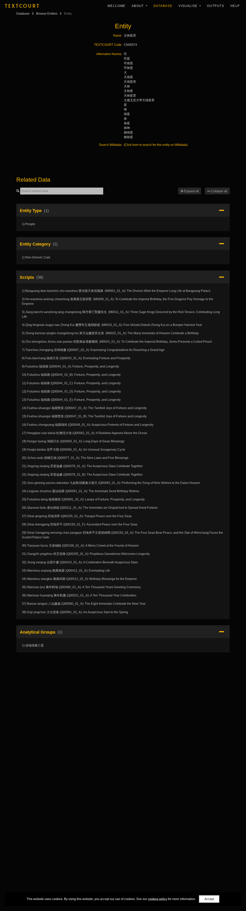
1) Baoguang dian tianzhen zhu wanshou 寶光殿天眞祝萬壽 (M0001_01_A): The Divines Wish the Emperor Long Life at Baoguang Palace (116, 290)
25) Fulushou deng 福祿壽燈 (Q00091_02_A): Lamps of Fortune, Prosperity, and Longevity (83, 499)
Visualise (189, 6)
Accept (209, 899)
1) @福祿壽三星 (33, 645)
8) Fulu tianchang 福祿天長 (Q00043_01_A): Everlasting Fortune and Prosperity (76, 358)
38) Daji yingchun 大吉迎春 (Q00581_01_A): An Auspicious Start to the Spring (75, 612)
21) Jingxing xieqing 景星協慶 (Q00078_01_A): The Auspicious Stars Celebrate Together (82, 466)
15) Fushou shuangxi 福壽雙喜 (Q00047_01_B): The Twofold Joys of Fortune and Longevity (84, 416)
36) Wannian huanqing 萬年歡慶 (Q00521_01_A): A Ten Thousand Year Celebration (79, 595)
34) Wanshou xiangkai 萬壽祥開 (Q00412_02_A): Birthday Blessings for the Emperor (79, 578)
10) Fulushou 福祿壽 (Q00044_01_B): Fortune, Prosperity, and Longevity (71, 374)
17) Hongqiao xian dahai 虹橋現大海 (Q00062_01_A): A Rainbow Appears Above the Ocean (84, 433)
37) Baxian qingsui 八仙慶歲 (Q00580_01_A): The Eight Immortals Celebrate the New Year (83, 603)
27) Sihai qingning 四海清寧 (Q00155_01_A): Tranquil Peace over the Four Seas (77, 516)
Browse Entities (46, 13)
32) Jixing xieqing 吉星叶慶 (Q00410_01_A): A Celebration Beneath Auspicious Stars (80, 562)
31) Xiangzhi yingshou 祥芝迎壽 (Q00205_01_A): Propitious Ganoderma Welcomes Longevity (86, 553)
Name (117, 35)
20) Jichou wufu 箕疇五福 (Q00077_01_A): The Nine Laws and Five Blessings (75, 457)
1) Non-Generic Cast (36, 257)
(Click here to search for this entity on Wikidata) (156, 144)
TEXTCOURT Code (107, 44)
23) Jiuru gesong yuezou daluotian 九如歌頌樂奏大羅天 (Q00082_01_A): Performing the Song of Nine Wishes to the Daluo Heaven (111, 482)
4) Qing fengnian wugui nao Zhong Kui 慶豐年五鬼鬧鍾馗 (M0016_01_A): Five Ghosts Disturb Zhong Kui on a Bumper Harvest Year (112, 324)
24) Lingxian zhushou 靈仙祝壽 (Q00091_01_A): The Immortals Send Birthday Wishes (80, 491)
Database (163, 6)
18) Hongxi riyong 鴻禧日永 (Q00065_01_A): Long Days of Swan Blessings (73, 441)
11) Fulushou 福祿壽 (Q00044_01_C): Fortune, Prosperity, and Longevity (71, 383)
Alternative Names (108, 54)
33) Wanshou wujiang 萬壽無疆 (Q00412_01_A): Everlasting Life (66, 570)
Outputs (215, 6)
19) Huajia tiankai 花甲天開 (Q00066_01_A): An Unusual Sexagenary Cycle (73, 449)
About (138, 6)
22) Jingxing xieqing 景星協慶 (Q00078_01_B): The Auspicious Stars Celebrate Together (82, 474)
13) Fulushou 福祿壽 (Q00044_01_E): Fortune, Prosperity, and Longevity (71, 399)
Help (235, 6)
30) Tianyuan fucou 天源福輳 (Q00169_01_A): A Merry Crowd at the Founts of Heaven (80, 545)
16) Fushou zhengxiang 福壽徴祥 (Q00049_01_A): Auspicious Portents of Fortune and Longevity (87, 424)
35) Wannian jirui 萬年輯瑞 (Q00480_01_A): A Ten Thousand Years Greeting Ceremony (81, 587)
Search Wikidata (110, 144)
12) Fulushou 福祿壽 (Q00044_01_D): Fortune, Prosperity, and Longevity (71, 391)
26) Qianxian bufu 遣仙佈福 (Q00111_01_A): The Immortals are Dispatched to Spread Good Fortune (90, 507)
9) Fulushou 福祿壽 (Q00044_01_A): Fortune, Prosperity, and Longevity (70, 366)
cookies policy (157, 898)
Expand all (191, 191)
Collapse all (218, 191)
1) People (28, 224)
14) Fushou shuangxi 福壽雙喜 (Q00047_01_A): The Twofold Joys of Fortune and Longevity (84, 408)
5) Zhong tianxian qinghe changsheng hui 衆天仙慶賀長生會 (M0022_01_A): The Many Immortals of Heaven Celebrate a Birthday (110, 333)
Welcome (116, 6)
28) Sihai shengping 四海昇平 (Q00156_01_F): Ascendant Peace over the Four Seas (79, 524)
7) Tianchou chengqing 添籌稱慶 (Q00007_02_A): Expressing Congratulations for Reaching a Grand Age (93, 350)
